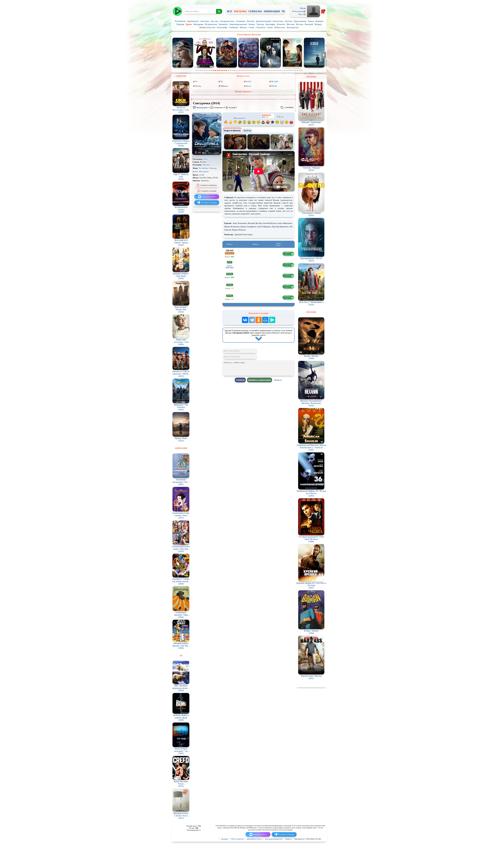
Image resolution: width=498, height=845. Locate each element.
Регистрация (297, 11)
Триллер (260, 24)
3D (221, 82)
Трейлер (247, 130)
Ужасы (311, 21)
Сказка (270, 27)
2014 (205, 159)
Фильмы (206, 165)
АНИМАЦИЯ (272, 11)
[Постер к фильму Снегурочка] (206, 154)
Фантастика (278, 21)
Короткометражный (238, 24)
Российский (180, 21)
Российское (203, 168)
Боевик (252, 24)
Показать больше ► (243, 92)
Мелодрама (198, 24)
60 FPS (248, 82)
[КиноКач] (177, 11)
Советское (204, 21)
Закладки (224, 839)
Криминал (223, 24)
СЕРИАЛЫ (255, 11)
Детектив (281, 24)
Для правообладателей (273, 839)
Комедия (319, 21)
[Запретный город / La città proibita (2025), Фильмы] (248, 67)
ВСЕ (229, 11)
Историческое (211, 24)
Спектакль (260, 27)
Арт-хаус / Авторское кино (222, 21)
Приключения (300, 21)
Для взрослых (292, 27)
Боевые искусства (207, 27)
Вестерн (299, 24)
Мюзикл (243, 27)
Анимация (240, 21)
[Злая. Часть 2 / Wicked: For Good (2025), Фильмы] (226, 67)
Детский (250, 21)
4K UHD (274, 82)
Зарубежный (192, 21)
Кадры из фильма (232, 130)
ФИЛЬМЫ (240, 11)
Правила (278, 380)
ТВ (283, 11)
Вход (301, 14)
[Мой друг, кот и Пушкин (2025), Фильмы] (270, 67)
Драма (189, 24)
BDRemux (224, 86)
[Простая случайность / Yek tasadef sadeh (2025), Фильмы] (204, 67)
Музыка (318, 24)
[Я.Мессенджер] (272, 320)
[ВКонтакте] (245, 320)
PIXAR (274, 86)
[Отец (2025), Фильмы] (182, 67)
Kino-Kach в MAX (208, 197)
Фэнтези (288, 21)
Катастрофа (222, 27)
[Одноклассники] (258, 320)
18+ (196, 82)
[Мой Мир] (265, 320)
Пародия (180, 24)
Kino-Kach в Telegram (209, 203)
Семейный (233, 27)
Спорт (251, 27)
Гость (303, 8)
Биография (270, 24)
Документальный (263, 21)
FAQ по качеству (237, 839)
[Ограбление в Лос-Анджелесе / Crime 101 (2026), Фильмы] (314, 67)
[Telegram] (252, 320)
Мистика (290, 24)
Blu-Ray (198, 86)
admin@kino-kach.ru (254, 839)
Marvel (248, 86)
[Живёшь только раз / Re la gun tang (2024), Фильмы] (292, 67)
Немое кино (279, 27)
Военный (309, 24)
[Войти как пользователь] (313, 11)
